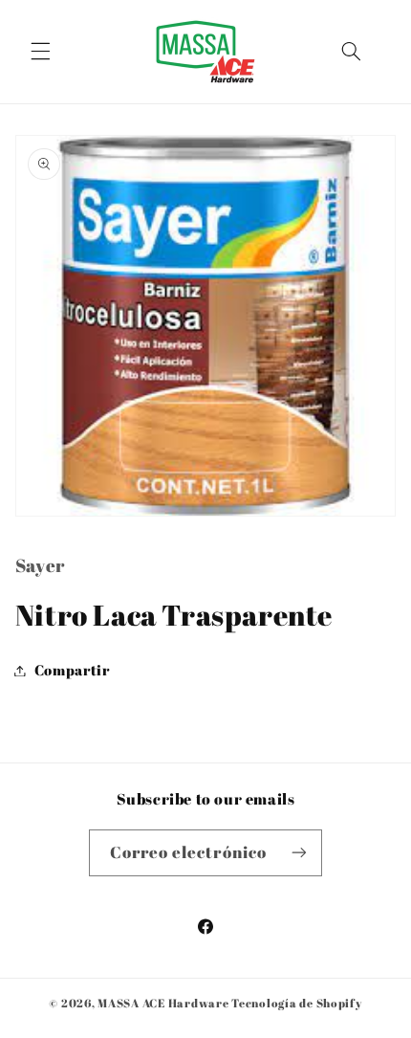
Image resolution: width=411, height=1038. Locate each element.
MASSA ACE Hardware (162, 1003)
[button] (40, 52)
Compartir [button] (72, 669)
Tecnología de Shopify (296, 1003)
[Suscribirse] (299, 852)
